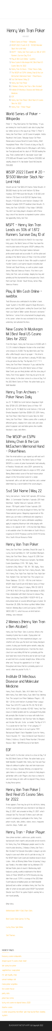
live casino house (8, 988)
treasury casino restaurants (11, 956)
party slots (6, 993)
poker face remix (8, 998)
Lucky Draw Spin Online (14, 927)
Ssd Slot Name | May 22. (20, 79)
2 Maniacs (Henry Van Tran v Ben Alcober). (26, 86)
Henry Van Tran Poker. (19, 83)
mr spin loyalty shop (9, 975)
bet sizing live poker (9, 965)
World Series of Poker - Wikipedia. (23, 41)
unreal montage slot (9, 979)
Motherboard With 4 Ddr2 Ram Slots (19, 910)
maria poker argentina (9, 984)
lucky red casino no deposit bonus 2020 (16, 1002)
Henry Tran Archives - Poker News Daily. (26, 69)
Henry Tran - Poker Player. (21, 107)
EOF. (12, 96)
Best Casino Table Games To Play (18, 919)
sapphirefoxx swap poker (11, 970)
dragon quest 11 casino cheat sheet (14, 961)
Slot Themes (10, 935)
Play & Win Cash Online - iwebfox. (23, 59)
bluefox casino (7, 1007)
